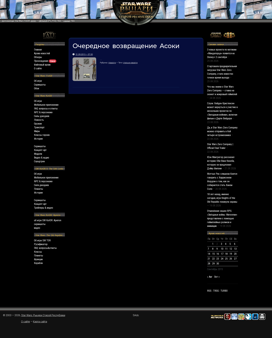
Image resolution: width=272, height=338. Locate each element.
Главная (38, 49)
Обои (36, 88)
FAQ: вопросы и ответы (46, 108)
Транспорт (39, 127)
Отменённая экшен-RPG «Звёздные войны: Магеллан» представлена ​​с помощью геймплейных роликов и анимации (222, 218)
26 (231, 258)
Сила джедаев (41, 185)
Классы (38, 251)
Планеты (38, 188)
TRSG (216, 290)
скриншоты (39, 224)
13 (235, 248)
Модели (38, 153)
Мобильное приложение (46, 104)
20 (235, 253)
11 (226, 248)
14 (209, 253)
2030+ (33, 21)
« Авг (209, 276)
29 (213, 263)
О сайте (38, 68)
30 (217, 263)
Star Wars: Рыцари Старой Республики (43, 315)
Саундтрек (39, 161)
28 (209, 263)
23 (217, 258)
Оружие (38, 123)
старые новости (130, 62)
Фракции (38, 259)
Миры (37, 131)
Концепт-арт (40, 150)
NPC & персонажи (43, 112)
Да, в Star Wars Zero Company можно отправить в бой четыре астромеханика (222, 131)
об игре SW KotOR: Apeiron (47, 220)
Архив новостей (42, 53)
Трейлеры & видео (43, 207)
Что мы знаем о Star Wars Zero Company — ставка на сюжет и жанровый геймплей (222, 90)
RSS (209, 290)
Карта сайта (40, 321)
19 (231, 253)
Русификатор (41, 244)
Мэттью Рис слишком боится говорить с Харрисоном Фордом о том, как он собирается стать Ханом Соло (222, 181)
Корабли (38, 263)
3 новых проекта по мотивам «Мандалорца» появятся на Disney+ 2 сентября (221, 53)
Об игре (38, 80)
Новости (112, 62)
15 (213, 253)
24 (222, 258)
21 (209, 258)
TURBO (224, 290)
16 (217, 253)
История (38, 138)
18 (226, 253)
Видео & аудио (41, 157)
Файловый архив (42, 64)
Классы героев (42, 134)
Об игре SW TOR (42, 240)
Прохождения (44, 60)
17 (222, 253)
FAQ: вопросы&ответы (45, 248)
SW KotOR (43, 21)
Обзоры (38, 57)
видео (37, 227)
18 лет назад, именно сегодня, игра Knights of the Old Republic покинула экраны (222, 198)
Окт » (217, 276)
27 (235, 258)
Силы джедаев (41, 116)
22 (213, 258)
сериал (66, 21)
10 (222, 248)
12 (231, 248)
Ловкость (39, 119)
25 (226, 258)
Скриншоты (40, 84)
